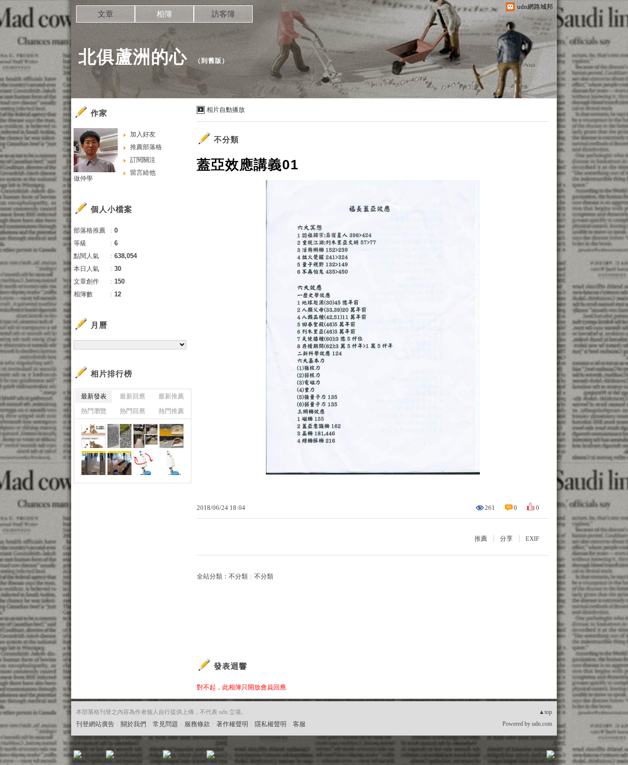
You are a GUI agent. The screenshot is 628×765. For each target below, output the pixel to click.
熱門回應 (132, 411)
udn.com (542, 723)
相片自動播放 (226, 109)
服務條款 (197, 724)
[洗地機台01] (171, 463)
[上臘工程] (119, 463)
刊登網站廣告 (95, 724)
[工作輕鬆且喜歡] (93, 436)
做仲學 (83, 178)
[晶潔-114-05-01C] (119, 436)
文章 (105, 14)
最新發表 (93, 396)
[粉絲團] (77, 754)
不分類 (226, 139)
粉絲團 (93, 757)
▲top (545, 712)
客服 (299, 724)
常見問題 (165, 724)
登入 (488, 757)
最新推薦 (171, 396)
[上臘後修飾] (93, 463)
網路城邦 (531, 757)
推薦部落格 (146, 147)
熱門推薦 (171, 411)
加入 (506, 757)
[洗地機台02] (145, 463)
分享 (506, 538)
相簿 (164, 14)
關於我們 (133, 724)
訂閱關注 (143, 159)
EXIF (532, 538)
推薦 (480, 538)
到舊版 (211, 60)
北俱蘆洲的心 (132, 57)
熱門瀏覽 (93, 411)
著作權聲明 (232, 724)
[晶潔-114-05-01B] (145, 436)
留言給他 (143, 172)
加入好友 (143, 134)
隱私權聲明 (271, 724)
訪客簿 (223, 14)
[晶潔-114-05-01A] (171, 436)
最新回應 (132, 396)
